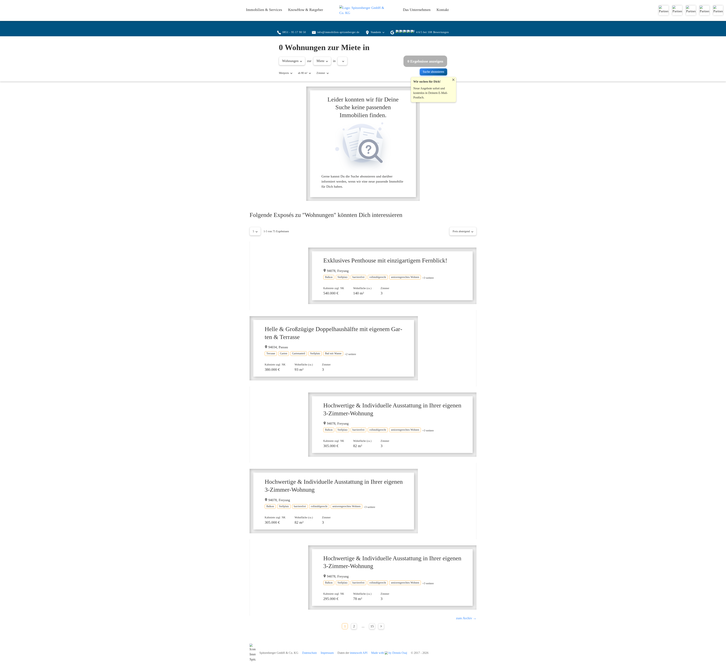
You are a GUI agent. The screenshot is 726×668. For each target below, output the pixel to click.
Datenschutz (309, 652)
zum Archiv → (466, 618)
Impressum (327, 652)
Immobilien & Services (264, 10)
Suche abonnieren (433, 71)
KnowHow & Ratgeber (305, 10)
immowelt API (358, 652)
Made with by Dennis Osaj (389, 652)
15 (372, 626)
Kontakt (443, 10)
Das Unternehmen (416, 10)
